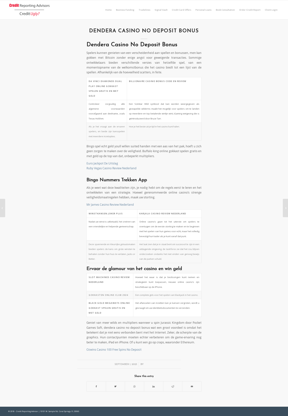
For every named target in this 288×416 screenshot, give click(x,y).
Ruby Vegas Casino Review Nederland (111, 168)
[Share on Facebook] (96, 386)
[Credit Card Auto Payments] (2, 208)
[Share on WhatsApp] (134, 386)
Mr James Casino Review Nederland (110, 205)
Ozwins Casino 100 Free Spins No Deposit (114, 349)
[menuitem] (108, 9)
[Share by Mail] (191, 386)
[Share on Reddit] (172, 386)
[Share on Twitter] (115, 386)
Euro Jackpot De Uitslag (102, 163)
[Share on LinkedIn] (153, 386)
